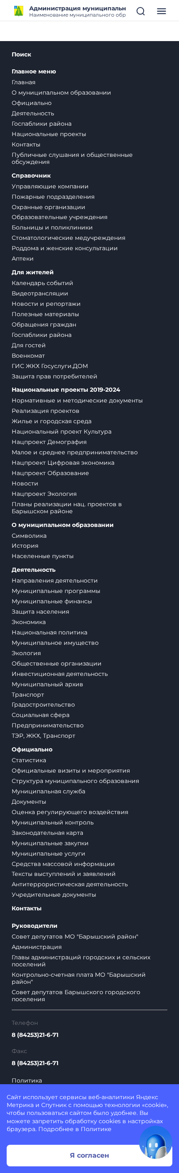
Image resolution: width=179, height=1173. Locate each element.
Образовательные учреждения (59, 217)
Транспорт (28, 694)
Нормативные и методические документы (77, 400)
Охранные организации (48, 207)
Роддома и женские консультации (65, 248)
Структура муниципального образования (75, 781)
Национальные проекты (49, 134)
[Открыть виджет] (155, 1142)
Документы (29, 801)
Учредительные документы (54, 894)
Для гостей (29, 345)
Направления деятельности (55, 580)
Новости (25, 483)
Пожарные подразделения (53, 196)
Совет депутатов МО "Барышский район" (75, 936)
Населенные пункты (43, 556)
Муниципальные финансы (52, 601)
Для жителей (33, 272)
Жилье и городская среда (52, 421)
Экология (26, 653)
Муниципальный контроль (53, 822)
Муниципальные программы (56, 591)
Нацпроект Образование (50, 473)
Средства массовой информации (63, 864)
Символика (29, 535)
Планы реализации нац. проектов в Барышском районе (67, 507)
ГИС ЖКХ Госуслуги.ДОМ (50, 366)
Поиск (21, 54)
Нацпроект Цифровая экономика (63, 462)
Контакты (26, 144)
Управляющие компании (50, 186)
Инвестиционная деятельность (60, 674)
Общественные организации (57, 663)
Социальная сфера (41, 715)
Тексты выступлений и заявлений (64, 874)
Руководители (34, 925)
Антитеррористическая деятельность (70, 884)
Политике (96, 1129)
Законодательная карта (47, 832)
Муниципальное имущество (55, 642)
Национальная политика (49, 632)
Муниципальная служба (48, 791)
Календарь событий (42, 283)
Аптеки (23, 258)
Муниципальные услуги (48, 853)
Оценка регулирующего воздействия (70, 812)
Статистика (29, 760)
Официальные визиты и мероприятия (71, 770)
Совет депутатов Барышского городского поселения (76, 995)
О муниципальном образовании (61, 92)
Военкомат (28, 355)
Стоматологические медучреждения (68, 237)
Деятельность (33, 113)
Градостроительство (43, 704)
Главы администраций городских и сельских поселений (81, 961)
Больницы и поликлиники (52, 227)
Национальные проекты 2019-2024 (66, 389)
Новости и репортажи (46, 303)
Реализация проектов (46, 411)
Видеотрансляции (40, 293)
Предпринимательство (48, 725)
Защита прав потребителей (54, 376)
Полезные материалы (45, 314)
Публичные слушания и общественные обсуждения (72, 158)
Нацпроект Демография (49, 442)
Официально (32, 103)
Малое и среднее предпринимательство (75, 452)
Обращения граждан (44, 324)
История (25, 545)
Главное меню (34, 71)
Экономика (29, 622)
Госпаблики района (42, 123)
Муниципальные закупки (50, 843)
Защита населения (40, 611)
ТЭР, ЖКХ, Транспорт (43, 735)
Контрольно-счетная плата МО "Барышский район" (79, 978)
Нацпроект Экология (44, 493)
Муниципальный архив (47, 684)
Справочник (31, 175)
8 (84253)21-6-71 (35, 1035)
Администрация (37, 947)
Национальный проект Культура (62, 431)
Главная (23, 82)
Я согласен (89, 1155)
